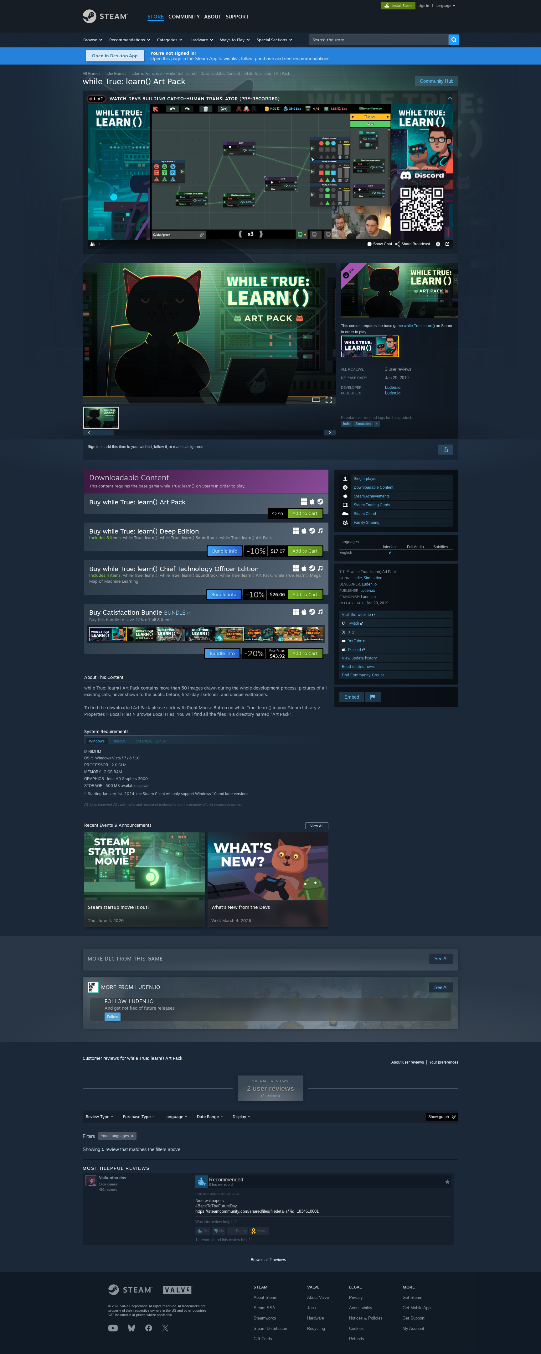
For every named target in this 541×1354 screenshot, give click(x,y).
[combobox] (379, 39)
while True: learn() (181, 73)
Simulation (363, 423)
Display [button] (239, 1116)
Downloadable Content (220, 73)
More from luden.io (130, 987)
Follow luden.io (129, 1001)
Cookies (356, 1328)
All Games (91, 73)
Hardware (315, 1318)
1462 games (108, 1184)
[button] (93, 40)
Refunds (356, 1338)
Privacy (356, 1297)
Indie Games (115, 73)
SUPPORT (237, 16)
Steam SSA (264, 1307)
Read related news (358, 666)
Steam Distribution (270, 1328)
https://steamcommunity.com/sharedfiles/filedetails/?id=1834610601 (257, 1211)
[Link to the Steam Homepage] (105, 21)
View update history (359, 658)
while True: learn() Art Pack (246, 537)
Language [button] (173, 1116)
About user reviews (407, 1062)
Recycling (316, 1328)
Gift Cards (263, 1338)
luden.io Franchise (146, 73)
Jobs (311, 1307)
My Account (413, 1328)
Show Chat (382, 244)
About (212, 16)
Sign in (94, 447)
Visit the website (357, 614)
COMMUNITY (184, 16)
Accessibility (360, 1307)
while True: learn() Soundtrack (189, 537)
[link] (266, 551)
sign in (424, 5)
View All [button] (316, 826)
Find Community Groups (363, 675)
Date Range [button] (208, 1116)
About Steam (265, 1297)
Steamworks (265, 1318)
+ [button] (377, 423)
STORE (155, 16)
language (443, 5)
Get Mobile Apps (418, 1307)
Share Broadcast (415, 244)
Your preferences (443, 1062)
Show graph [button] (438, 1117)
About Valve (318, 1297)
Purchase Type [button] (137, 1116)
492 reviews (108, 1189)
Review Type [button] (97, 1116)
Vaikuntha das (112, 1177)
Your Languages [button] (115, 1136)
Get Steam (412, 1297)
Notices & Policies (366, 1318)
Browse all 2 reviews (268, 1260)
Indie (346, 423)
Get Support (414, 1318)
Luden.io (392, 387)
